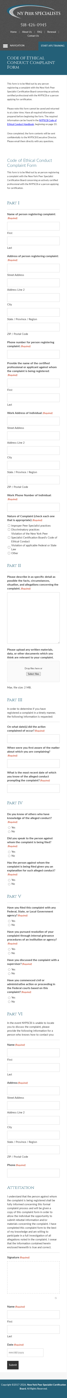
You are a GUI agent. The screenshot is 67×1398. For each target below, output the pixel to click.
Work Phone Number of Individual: (29, 497)
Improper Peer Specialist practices (31, 525)
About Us (27, 32)
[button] (56, 1298)
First (9, 233)
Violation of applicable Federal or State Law (33, 547)
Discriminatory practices (25, 529)
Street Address (15, 275)
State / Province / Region (22, 319)
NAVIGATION (17, 46)
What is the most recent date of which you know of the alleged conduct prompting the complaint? (31, 776)
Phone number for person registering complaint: (30, 344)
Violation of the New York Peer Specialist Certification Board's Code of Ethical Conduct (34, 537)
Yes (13, 827)
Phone (16, 1165)
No (13, 831)
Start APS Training (52, 46)
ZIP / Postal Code (17, 334)
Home (13, 32)
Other (14, 553)
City (9, 304)
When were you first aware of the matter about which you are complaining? (33, 751)
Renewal (51, 32)
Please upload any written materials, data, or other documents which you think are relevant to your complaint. (30, 653)
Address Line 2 (16, 290)
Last (9, 248)
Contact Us (33, 36)
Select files (33, 674)
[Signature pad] (33, 1277)
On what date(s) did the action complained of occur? (26, 728)
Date (15, 1344)
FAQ (39, 32)
